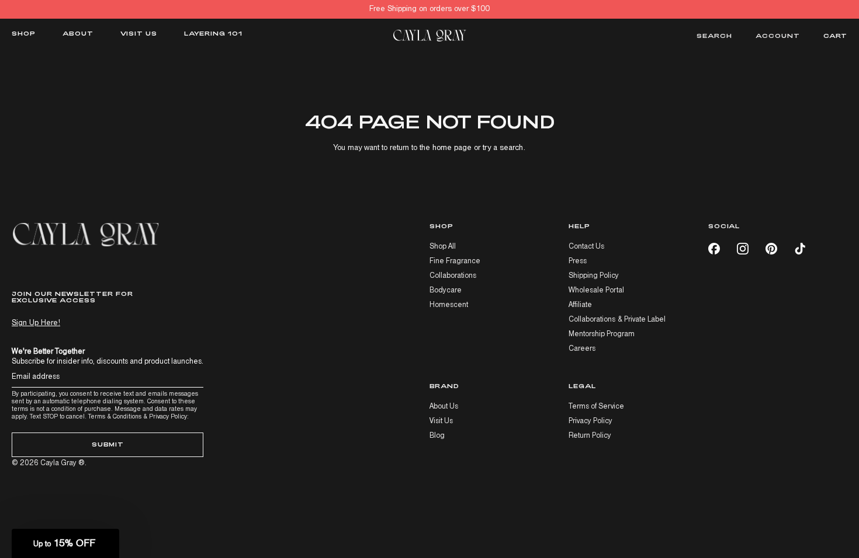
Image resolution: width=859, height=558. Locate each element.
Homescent (449, 305)
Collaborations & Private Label (617, 319)
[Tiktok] (800, 248)
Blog (437, 436)
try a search (503, 147)
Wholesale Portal (596, 290)
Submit (108, 444)
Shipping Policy (594, 276)
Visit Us (138, 33)
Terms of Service (596, 406)
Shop (24, 33)
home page (452, 147)
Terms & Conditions (114, 416)
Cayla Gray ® (62, 462)
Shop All (443, 246)
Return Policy (590, 436)
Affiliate (580, 305)
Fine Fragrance (455, 261)
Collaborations (453, 276)
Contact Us (586, 246)
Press (578, 261)
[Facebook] (714, 248)
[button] (65, 543)
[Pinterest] (771, 248)
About (78, 33)
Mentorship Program (602, 334)
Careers (582, 349)
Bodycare (446, 290)
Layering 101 (213, 33)
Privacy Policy (168, 416)
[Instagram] (743, 248)
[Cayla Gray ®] (429, 35)
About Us (444, 406)
